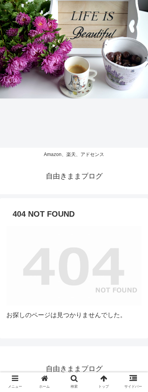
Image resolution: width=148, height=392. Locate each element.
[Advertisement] (74, 74)
